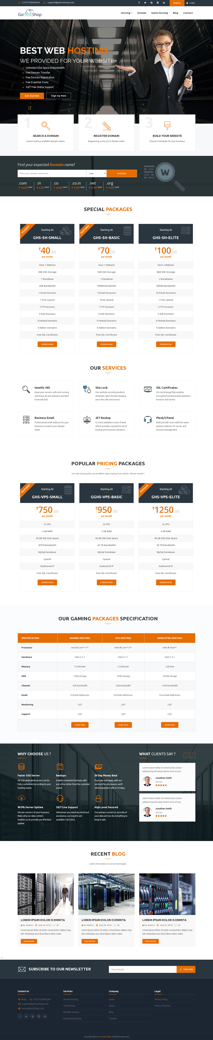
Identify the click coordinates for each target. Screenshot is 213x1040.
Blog (175, 12)
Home (112, 999)
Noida (24, 999)
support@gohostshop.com (60, 2)
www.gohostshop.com (33, 1008)
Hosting (125, 12)
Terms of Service (162, 1005)
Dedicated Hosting (72, 1018)
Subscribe (188, 969)
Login (192, 3)
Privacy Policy (161, 999)
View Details (29, 941)
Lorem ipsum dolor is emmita (43, 920)
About (112, 1005)
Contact (188, 12)
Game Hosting (159, 12)
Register (177, 3)
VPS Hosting (69, 1005)
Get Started (32, 96)
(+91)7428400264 (31, 2)
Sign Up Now (58, 96)
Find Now (121, 173)
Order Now (80, 725)
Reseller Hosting (71, 1012)
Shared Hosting (70, 999)
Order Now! (47, 344)
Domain (141, 12)
